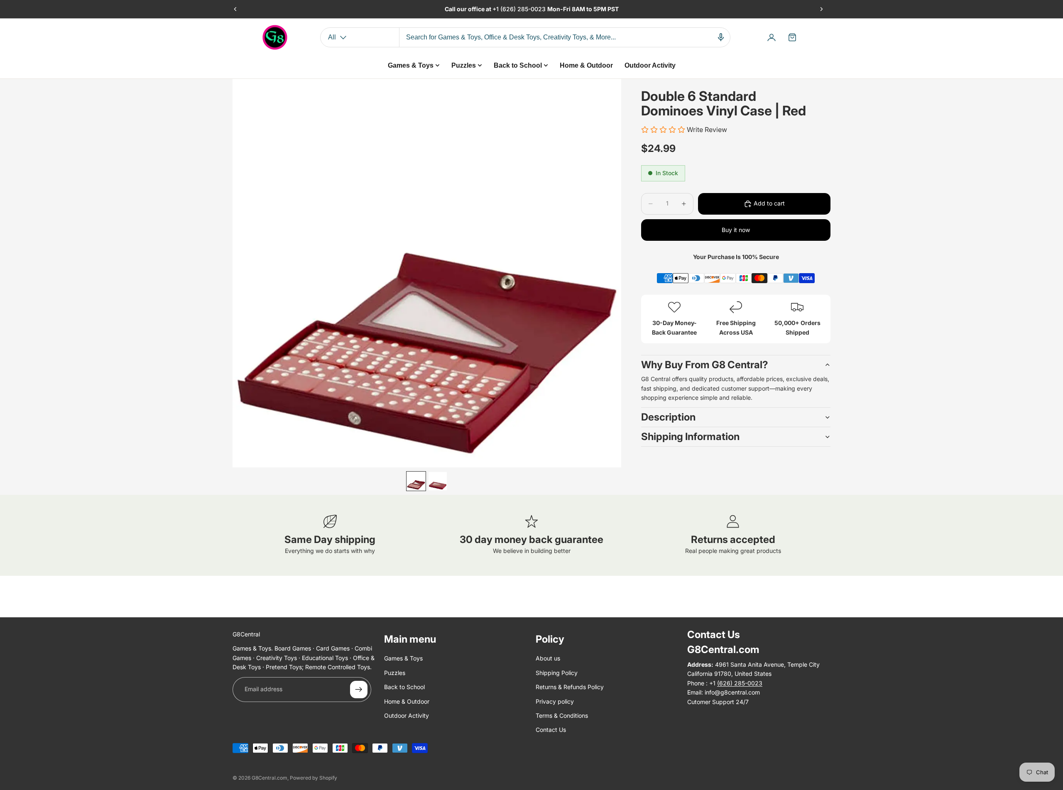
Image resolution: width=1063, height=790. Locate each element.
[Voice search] (721, 37)
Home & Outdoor (406, 701)
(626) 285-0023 (523, 8)
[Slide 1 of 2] (416, 481)
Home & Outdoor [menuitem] (586, 65)
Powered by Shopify (313, 778)
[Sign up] (358, 689)
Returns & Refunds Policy (570, 686)
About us (548, 658)
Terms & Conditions (562, 715)
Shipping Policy (557, 672)
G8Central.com (269, 778)
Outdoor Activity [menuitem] (650, 65)
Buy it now (736, 229)
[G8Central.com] (274, 37)
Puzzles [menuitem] (463, 65)
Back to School (404, 686)
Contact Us (551, 729)
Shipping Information (690, 436)
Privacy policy (555, 701)
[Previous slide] (235, 9)
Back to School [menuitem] (518, 65)
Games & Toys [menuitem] (411, 65)
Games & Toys (403, 658)
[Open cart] (792, 37)
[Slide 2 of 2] (438, 481)
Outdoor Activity (406, 715)
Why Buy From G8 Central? (704, 365)
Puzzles (394, 672)
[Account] (771, 37)
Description (668, 417)
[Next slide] (821, 9)
